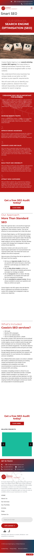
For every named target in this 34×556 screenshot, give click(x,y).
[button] (31, 8)
